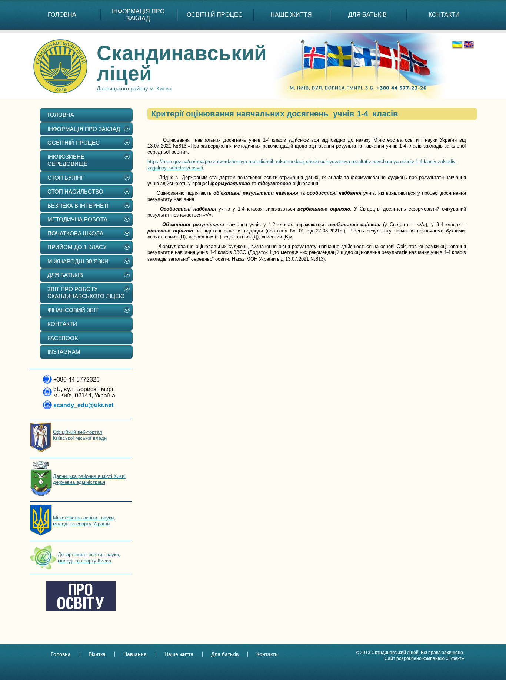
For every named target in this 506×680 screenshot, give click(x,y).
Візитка (97, 654)
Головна (61, 654)
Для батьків (225, 654)
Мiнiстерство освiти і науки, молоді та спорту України (84, 520)
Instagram (63, 352)
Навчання (135, 654)
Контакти (267, 654)
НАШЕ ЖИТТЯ (291, 14)
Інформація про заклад (138, 15)
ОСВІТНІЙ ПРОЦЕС (215, 14)
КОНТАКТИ (444, 14)
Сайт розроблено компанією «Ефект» (424, 658)
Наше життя (178, 654)
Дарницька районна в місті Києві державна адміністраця (89, 479)
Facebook (62, 338)
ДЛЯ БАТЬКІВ (367, 14)
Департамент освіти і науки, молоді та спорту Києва (89, 557)
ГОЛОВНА (62, 14)
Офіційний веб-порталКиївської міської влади (80, 435)
